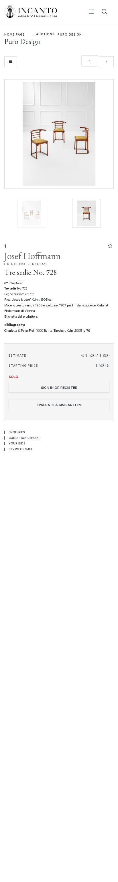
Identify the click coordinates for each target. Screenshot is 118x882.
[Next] (106, 61)
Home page (14, 34)
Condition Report (24, 438)
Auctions (45, 34)
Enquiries (17, 432)
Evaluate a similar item (59, 404)
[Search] (104, 11)
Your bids (17, 443)
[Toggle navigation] (91, 11)
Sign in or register (59, 387)
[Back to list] (10, 61)
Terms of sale (21, 449)
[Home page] (34, 11)
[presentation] (14, 134)
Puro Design (70, 34)
